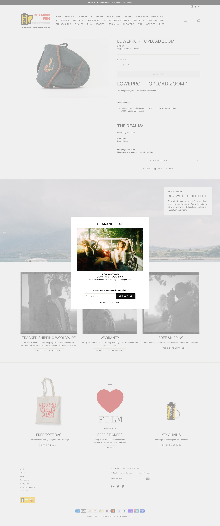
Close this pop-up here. (110, 302)
